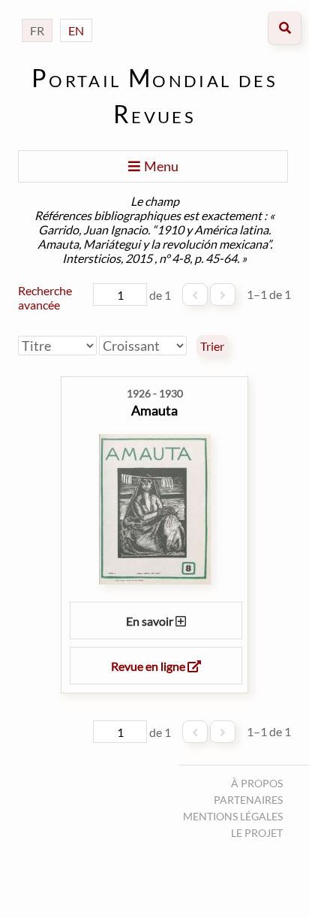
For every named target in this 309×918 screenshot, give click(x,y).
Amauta (154, 410)
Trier (212, 346)
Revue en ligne (149, 666)
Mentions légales (233, 816)
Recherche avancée (45, 297)
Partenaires (248, 799)
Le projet (257, 832)
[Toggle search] (285, 28)
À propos (257, 783)
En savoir (151, 621)
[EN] (76, 15)
